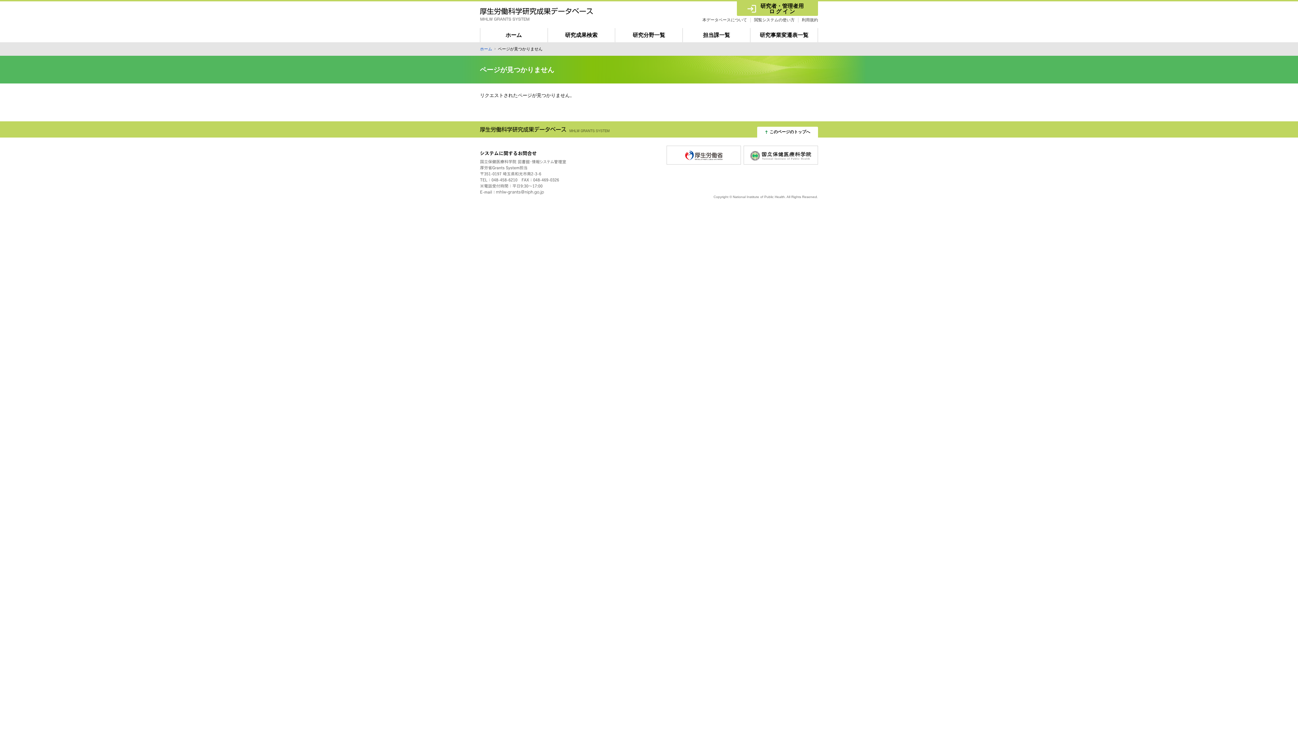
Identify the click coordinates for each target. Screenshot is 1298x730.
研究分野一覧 (649, 35)
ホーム (514, 35)
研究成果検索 (581, 35)
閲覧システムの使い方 (774, 20)
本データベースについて (724, 20)
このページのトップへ (790, 131)
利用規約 (810, 20)
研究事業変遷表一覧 (784, 35)
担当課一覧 (716, 35)
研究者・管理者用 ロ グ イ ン (782, 8)
